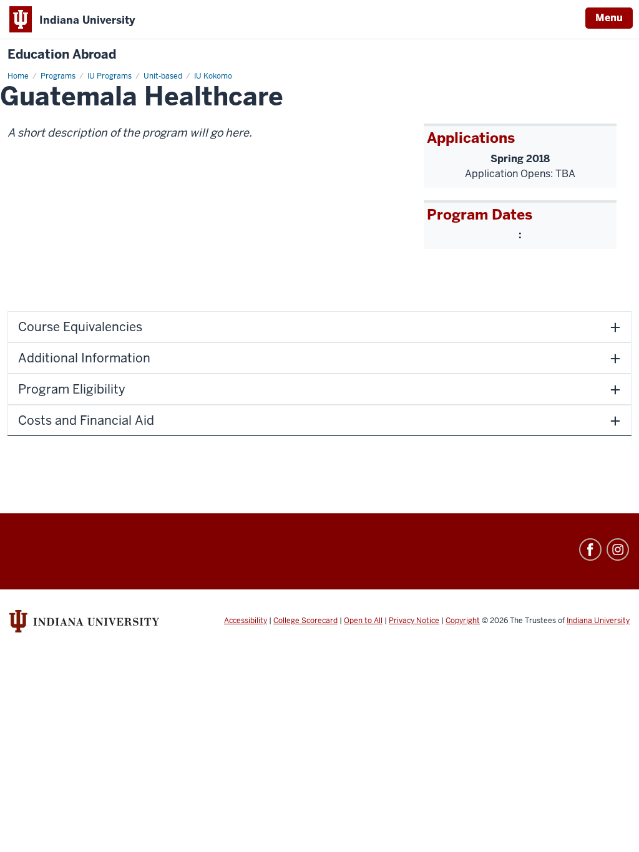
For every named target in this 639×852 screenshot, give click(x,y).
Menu (609, 17)
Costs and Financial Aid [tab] (86, 420)
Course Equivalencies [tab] (80, 327)
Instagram (618, 549)
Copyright (463, 621)
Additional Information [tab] (84, 358)
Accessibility (245, 621)
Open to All (363, 621)
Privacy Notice (414, 621)
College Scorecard (305, 621)
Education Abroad (61, 54)
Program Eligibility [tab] (71, 389)
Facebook (590, 549)
